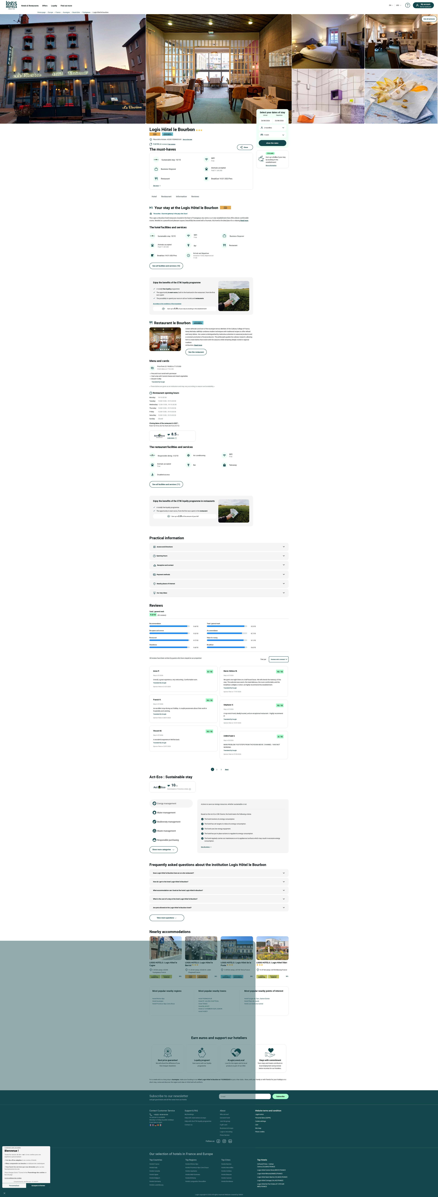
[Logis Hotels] (11, 5)
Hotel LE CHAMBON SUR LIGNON (210, 1009)
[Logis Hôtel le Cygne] (165, 948)
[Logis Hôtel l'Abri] (272, 948)
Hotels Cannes (226, 1178)
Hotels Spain (153, 1174)
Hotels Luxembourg (156, 1185)
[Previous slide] (153, 339)
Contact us (188, 1125)
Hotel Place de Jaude (251, 1001)
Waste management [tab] (166, 830)
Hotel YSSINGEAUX (205, 998)
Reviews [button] (195, 196)
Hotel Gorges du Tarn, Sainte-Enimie (257, 998)
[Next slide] (178, 339)
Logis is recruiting (226, 1132)
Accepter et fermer (38, 1185)
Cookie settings (260, 1121)
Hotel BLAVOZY (203, 1006)
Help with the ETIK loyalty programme (198, 1121)
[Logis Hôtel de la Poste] (237, 948)
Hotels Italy (153, 1167)
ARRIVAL (265, 115)
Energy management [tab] (166, 803)
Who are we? (224, 1114)
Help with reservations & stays (195, 1118)
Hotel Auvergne (157, 1001)
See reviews (171, 144)
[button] (4, 1193)
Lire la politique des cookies (13, 1178)
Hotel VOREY (203, 1011)
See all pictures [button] (429, 19)
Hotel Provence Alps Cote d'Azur (163, 1004)
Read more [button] (244, 220)
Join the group (225, 1121)
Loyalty (54, 5)
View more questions (166, 918)
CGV (256, 1125)
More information (271, 165)
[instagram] (224, 1141)
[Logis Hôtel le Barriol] (201, 948)
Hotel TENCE (202, 1004)
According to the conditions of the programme (167, 304)
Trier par (263, 659)
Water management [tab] (166, 812)
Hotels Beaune (226, 1174)
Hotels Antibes (226, 1171)
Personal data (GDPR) (263, 1118)
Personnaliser (14, 1185)
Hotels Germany (155, 1181)
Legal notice (259, 1114)
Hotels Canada (154, 1171)
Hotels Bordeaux (227, 1181)
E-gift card (223, 1125)
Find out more (66, 5)
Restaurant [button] (166, 196)
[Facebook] (218, 1141)
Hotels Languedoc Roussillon (195, 1181)
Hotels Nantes (226, 1164)
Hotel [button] (154, 196)
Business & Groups (226, 1128)
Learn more (171, 438)
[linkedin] (230, 1141)
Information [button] (181, 196)
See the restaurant (196, 352)
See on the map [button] (187, 139)
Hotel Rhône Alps (158, 998)
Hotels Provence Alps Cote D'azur (197, 1167)
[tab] (161, 349)
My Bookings (189, 1114)
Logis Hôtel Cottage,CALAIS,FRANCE (270, 1180)
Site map (258, 1128)
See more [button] (156, 186)
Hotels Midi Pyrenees (192, 1174)
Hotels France (154, 1164)
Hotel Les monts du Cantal (253, 1004)
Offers (44, 5)
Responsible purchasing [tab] (168, 840)
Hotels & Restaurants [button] (30, 5)
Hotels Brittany (190, 1178)
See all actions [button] (205, 847)
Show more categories (161, 849)
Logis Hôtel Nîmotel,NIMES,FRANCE (270, 1173)
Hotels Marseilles (227, 1167)
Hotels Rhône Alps (191, 1164)
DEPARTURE (279, 115)
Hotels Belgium (154, 1178)
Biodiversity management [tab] (168, 821)
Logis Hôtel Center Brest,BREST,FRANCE (271, 1170)
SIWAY (241, 1194)
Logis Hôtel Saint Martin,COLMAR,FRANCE (272, 1177)
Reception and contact (165, 565)
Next (226, 769)
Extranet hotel (225, 1118)
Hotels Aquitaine (191, 1171)
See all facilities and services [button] (166, 266)
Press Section (224, 1135)
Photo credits (260, 1132)
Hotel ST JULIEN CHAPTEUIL (208, 1001)
